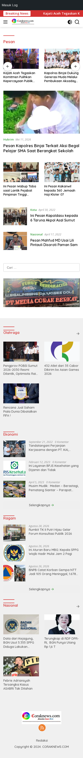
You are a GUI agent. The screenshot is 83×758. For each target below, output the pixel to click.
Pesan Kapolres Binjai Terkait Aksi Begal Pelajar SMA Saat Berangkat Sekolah (41, 148)
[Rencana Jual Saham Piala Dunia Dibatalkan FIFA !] (21, 393)
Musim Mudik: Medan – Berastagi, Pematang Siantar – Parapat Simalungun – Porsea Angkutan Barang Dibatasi (54, 488)
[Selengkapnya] (78, 333)
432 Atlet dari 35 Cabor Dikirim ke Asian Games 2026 (61, 370)
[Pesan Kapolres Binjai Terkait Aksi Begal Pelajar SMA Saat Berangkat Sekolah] (41, 112)
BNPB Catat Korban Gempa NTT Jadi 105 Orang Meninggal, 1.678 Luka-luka (53, 572)
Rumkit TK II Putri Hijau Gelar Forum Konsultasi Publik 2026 (50, 532)
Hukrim (8, 139)
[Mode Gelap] (69, 22)
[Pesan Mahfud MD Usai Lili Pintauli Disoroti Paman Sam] (15, 241)
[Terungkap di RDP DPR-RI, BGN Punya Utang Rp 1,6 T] (62, 624)
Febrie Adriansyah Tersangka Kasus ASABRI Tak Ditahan (18, 685)
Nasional (36, 234)
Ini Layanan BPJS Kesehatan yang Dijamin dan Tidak (54, 468)
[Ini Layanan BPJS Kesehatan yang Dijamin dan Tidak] (14, 469)
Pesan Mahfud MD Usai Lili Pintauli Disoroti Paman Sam (54, 242)
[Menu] (6, 22)
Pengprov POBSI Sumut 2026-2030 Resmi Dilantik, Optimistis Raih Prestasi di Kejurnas (20, 370)
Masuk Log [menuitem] (10, 5)
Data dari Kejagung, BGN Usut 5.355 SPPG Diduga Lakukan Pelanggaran (18, 643)
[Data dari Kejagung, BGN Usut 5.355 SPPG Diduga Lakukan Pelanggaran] (21, 624)
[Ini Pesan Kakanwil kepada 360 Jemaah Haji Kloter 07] (62, 172)
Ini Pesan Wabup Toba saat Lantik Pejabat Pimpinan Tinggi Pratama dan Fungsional (19, 190)
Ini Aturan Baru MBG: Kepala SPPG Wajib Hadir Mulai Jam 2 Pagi (54, 552)
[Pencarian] (77, 22)
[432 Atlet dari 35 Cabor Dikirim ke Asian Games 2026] (62, 352)
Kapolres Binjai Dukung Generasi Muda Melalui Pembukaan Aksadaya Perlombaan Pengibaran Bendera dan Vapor (61, 77)
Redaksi (42, 741)
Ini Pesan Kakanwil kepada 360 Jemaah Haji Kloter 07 (59, 190)
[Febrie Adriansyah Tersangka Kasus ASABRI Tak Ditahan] (21, 666)
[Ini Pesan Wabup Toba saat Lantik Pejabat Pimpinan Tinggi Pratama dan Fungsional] (21, 172)
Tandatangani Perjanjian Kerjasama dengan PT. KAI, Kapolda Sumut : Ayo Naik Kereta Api (53, 448)
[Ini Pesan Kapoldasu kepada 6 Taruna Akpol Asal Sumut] (15, 216)
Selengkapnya (40, 505)
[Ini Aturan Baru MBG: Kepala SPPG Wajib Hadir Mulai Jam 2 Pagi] (14, 553)
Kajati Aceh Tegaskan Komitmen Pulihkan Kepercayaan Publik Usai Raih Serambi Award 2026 (19, 77)
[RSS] (42, 728)
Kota (33, 210)
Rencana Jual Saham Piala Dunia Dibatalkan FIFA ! (20, 411)
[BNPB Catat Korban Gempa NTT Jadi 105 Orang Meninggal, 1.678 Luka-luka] (14, 573)
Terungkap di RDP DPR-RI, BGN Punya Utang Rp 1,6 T (61, 642)
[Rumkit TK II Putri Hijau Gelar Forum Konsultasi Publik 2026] (14, 533)
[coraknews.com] (22, 22)
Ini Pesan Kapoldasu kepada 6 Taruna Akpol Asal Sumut (54, 217)
